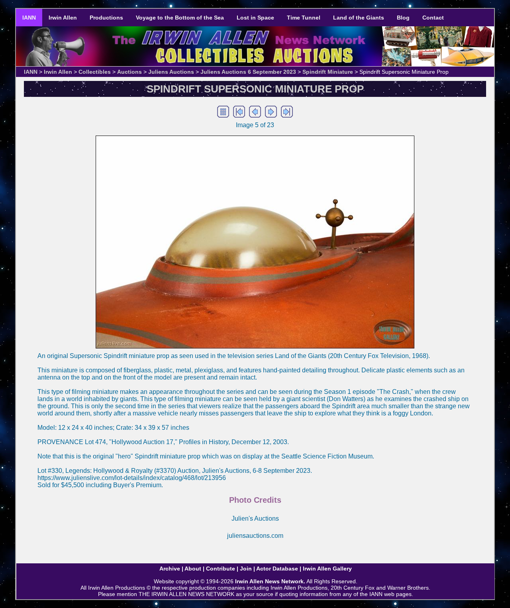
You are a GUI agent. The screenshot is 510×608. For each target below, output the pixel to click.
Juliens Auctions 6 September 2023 (248, 72)
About (192, 568)
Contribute (220, 568)
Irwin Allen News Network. (270, 581)
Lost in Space (255, 17)
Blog (403, 17)
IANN (29, 17)
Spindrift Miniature (327, 72)
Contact (433, 17)
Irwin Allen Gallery (327, 568)
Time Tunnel (303, 17)
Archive (169, 568)
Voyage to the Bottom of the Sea (180, 17)
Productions (106, 17)
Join (246, 568)
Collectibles (94, 72)
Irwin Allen (63, 17)
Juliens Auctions (171, 72)
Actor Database (277, 568)
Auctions (129, 72)
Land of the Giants (358, 17)
